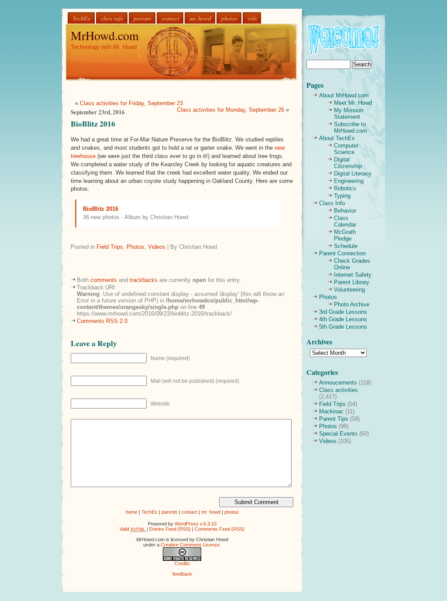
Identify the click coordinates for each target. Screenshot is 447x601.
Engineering (349, 181)
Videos (156, 247)
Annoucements (338, 382)
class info (112, 18)
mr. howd (200, 18)
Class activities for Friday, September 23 (131, 103)
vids (252, 18)
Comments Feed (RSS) (219, 529)
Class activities (338, 390)
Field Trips (109, 247)
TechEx (81, 18)
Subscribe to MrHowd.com (350, 127)
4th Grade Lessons (343, 319)
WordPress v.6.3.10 (196, 523)
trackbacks (144, 280)
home (132, 512)
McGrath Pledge (345, 235)
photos (229, 18)
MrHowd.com (105, 35)
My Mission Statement (348, 113)
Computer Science (346, 148)
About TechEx (337, 138)
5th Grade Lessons (343, 326)
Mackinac (331, 411)
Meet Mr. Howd (353, 103)
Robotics (345, 188)
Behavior (345, 210)
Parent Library (351, 282)
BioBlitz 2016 (93, 123)
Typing (342, 195)
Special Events (338, 433)
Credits (182, 563)
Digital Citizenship (348, 162)
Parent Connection (342, 253)
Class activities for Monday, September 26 (230, 109)
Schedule (346, 246)
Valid (132, 529)
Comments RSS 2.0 (102, 321)
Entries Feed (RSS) (170, 529)
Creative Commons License (190, 544)
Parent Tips (333, 419)
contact (170, 18)
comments (103, 280)
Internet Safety (352, 274)
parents (142, 18)
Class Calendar (345, 221)
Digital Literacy (352, 173)
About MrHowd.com (344, 95)
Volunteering (349, 289)
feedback (182, 574)
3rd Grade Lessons (343, 312)
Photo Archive (351, 304)
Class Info (332, 203)
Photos (135, 247)
